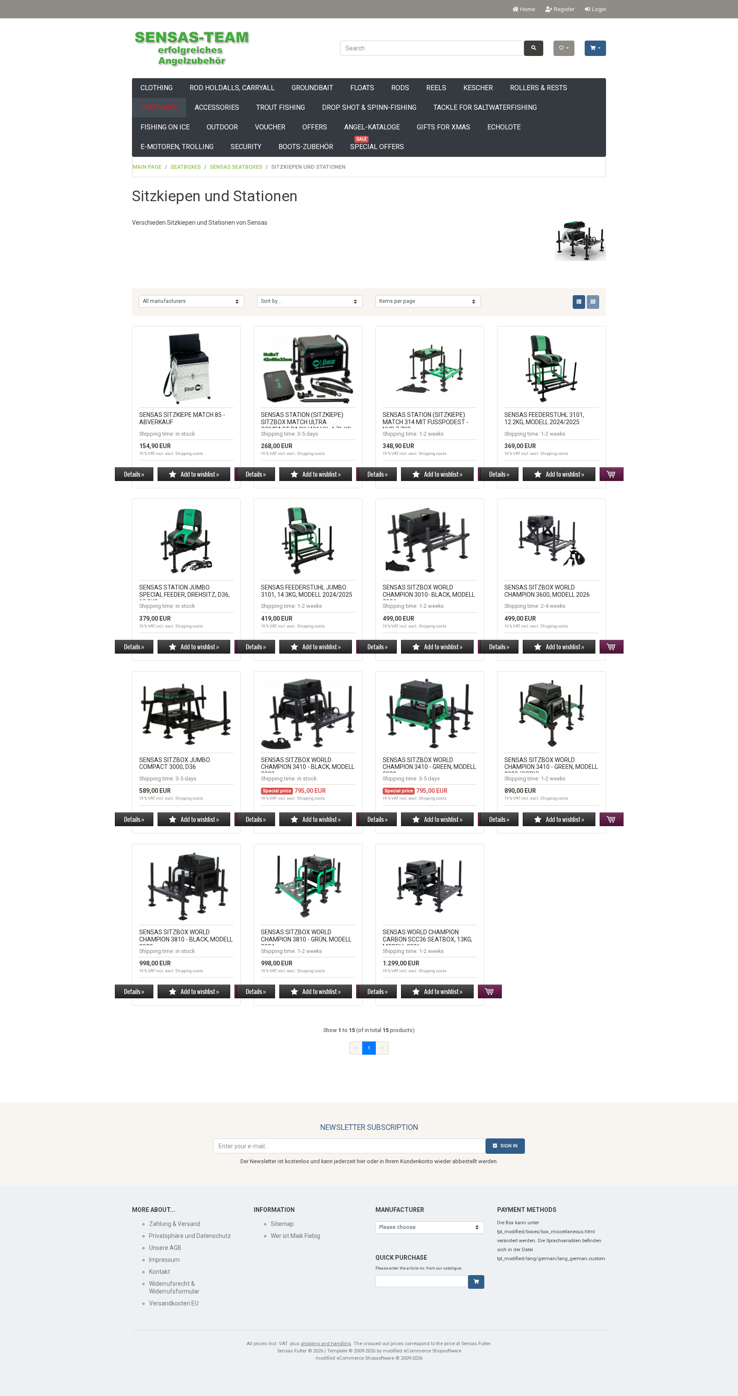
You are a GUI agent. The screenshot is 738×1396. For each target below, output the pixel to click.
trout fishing (280, 107)
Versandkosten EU (174, 1303)
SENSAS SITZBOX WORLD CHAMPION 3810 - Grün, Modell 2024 (306, 939)
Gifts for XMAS (443, 127)
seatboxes (159, 107)
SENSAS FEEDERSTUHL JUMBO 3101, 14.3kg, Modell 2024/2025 (306, 591)
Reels (436, 88)
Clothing (157, 88)
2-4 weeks (553, 606)
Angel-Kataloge (372, 127)
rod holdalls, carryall (232, 88)
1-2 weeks (431, 434)
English (145, 9)
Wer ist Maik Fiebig (295, 1235)
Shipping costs (189, 453)
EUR (177, 9)
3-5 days (307, 434)
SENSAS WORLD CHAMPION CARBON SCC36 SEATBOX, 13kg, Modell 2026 (427, 939)
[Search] (533, 48)
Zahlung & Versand (174, 1223)
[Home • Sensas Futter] (191, 47)
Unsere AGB (165, 1247)
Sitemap (282, 1223)
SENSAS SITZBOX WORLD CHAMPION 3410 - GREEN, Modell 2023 (429, 767)
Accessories (217, 107)
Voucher (270, 127)
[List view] (579, 302)
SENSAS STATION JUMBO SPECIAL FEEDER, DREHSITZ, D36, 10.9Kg (184, 594)
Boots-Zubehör (305, 147)
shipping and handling (326, 1343)
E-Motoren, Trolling (177, 147)
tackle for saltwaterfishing (485, 107)
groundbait (312, 88)
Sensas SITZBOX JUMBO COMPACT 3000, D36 (174, 764)
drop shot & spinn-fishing (369, 107)
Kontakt (159, 1271)
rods (400, 88)
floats (362, 88)
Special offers (377, 144)
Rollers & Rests (538, 88)
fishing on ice (165, 127)
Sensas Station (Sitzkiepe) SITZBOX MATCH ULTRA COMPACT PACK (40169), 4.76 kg (306, 422)
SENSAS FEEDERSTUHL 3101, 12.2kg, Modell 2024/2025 (544, 418)
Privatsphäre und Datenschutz (190, 1235)
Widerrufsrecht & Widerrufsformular (174, 1287)
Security (246, 147)
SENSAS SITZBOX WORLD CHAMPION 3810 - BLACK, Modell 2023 (186, 939)
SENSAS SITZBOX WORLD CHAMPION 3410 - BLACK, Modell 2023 (307, 767)
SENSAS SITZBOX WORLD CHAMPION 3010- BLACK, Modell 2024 (429, 594)
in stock (185, 434)
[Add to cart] (476, 1282)
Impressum (164, 1259)
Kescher (478, 88)
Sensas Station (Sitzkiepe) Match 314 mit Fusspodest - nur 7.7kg (426, 422)
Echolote (504, 127)
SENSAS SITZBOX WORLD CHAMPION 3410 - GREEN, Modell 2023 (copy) (551, 767)
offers (314, 127)
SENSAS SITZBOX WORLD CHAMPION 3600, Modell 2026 (547, 591)
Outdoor (222, 127)
